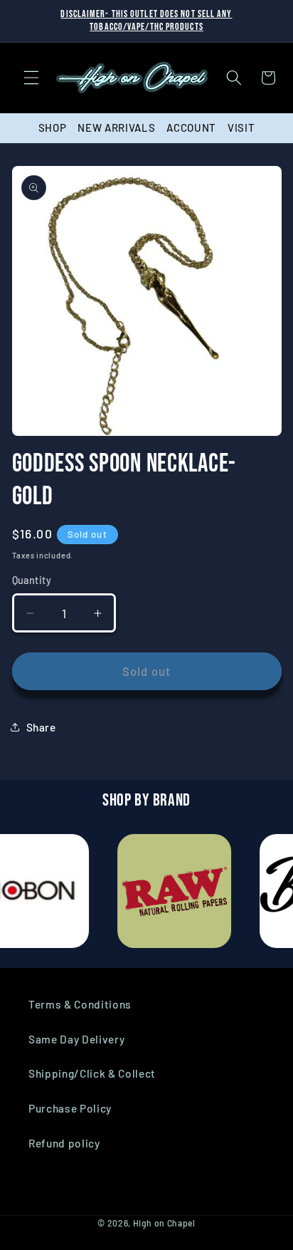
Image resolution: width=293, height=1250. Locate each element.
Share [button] (41, 727)
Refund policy (64, 1143)
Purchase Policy (70, 1108)
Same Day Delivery (76, 1039)
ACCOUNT (191, 127)
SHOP (52, 127)
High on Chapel (164, 1223)
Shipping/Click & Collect (92, 1073)
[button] (31, 78)
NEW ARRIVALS (116, 127)
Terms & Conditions (80, 1004)
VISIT (241, 127)
